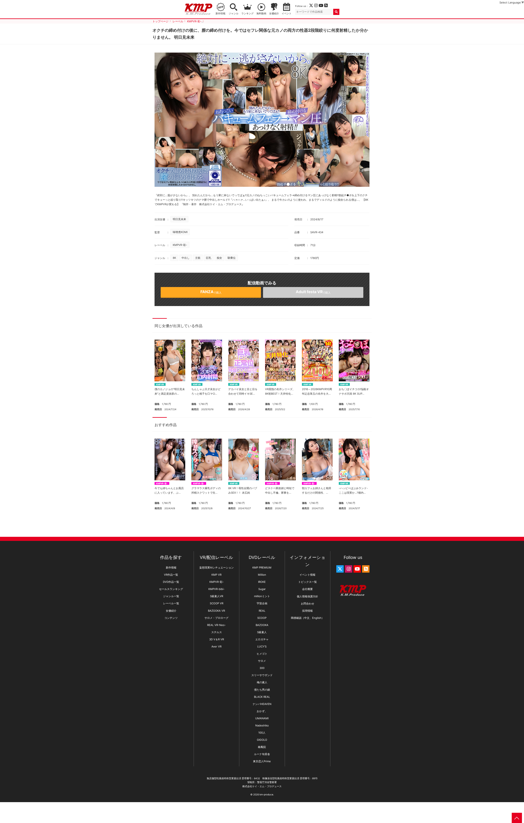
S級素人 (262, 632)
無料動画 (261, 13)
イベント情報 (307, 574)
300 (262, 668)
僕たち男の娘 (262, 689)
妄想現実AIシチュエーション (216, 567)
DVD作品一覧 (171, 581)
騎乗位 (232, 257)
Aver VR (216, 646)
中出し (186, 257)
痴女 (219, 257)
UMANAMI (262, 718)
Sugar (262, 589)
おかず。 (262, 711)
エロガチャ (262, 639)
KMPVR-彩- (180, 245)
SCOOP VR (216, 603)
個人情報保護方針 (307, 596)
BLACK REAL (262, 696)
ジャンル (233, 13)
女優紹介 (274, 13)
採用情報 (307, 610)
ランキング (247, 13)
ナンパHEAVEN (262, 704)
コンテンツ (171, 617)
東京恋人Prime (262, 761)
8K (174, 257)
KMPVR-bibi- (216, 589)
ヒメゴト (262, 653)
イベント (286, 13)
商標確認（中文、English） (307, 617)
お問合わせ (307, 603)
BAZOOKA (262, 625)
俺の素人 (262, 682)
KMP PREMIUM (261, 567)
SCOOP (262, 617)
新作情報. (221, 13)
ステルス (216, 632)
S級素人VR (216, 596)
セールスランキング (171, 589)
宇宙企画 (262, 603)
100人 (261, 732)
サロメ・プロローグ (216, 617)
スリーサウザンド (262, 675)
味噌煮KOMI (180, 232)
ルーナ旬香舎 (262, 754)
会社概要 (307, 589)
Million (262, 574)
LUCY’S (262, 646)
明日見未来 (179, 219)
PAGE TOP (517, 818)
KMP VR (160, 384)
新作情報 (171, 567)
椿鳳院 (262, 747)
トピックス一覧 (307, 581)
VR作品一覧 (171, 574)
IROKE (262, 581)
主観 (197, 257)
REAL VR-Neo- (216, 625)
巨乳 (208, 257)
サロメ (262, 660)
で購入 (210, 291)
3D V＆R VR (216, 639)
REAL (262, 610)
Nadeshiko (262, 725)
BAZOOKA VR (216, 610)
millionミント (262, 596)
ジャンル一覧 (171, 596)
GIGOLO (262, 739)
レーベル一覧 (171, 603)
